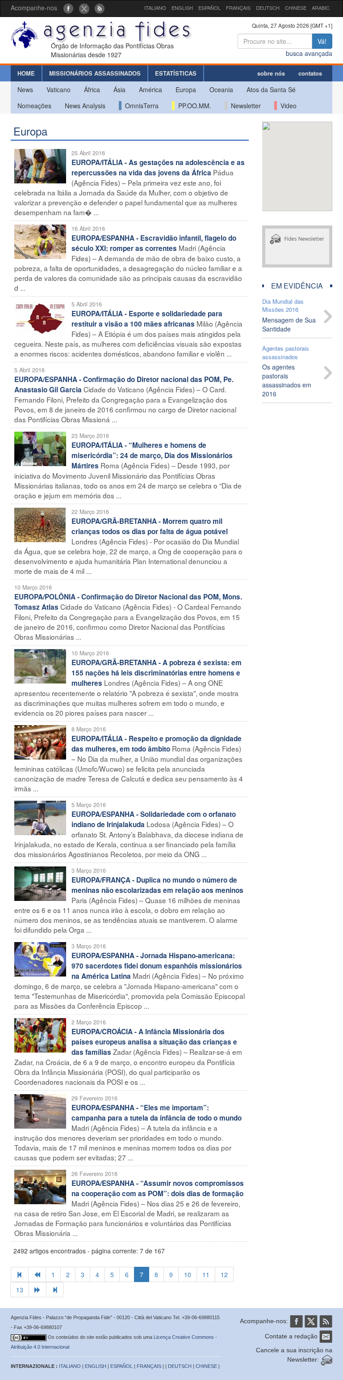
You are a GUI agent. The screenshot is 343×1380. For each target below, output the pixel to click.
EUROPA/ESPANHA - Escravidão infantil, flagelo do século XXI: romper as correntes (153, 243)
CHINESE (295, 7)
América (150, 89)
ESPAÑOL (209, 7)
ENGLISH (182, 7)
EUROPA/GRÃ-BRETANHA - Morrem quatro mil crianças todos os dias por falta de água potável (149, 526)
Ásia (119, 89)
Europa (186, 89)
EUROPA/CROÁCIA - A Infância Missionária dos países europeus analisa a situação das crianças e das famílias (154, 1042)
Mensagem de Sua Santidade (289, 324)
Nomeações (34, 105)
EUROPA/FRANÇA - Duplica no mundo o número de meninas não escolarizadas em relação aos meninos (157, 885)
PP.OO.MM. (193, 105)
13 (19, 1289)
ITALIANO (155, 7)
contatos (310, 73)
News (25, 89)
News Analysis (85, 105)
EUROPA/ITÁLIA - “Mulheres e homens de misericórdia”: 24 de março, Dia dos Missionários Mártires (152, 455)
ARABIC (321, 7)
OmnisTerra (140, 105)
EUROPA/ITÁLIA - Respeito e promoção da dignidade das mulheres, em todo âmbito (156, 744)
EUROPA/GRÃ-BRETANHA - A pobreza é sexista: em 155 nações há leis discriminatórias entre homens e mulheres (156, 673)
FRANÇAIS (238, 7)
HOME (26, 73)
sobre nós (271, 73)
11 (205, 1274)
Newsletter (244, 105)
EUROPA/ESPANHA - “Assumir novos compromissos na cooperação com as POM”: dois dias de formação (157, 1188)
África (92, 89)
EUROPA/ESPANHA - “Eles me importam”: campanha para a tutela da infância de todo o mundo (156, 1113)
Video (287, 105)
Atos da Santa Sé (271, 89)
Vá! (322, 41)
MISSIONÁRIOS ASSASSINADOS (95, 73)
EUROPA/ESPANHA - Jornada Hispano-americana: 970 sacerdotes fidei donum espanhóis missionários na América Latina (156, 966)
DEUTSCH (268, 7)
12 (224, 1274)
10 (187, 1274)
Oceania (221, 89)
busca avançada (309, 53)
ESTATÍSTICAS (176, 73)
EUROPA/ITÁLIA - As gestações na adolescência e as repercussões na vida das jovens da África (158, 167)
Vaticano (58, 89)
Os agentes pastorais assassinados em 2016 (286, 380)
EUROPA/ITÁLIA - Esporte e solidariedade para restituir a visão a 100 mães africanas (146, 319)
